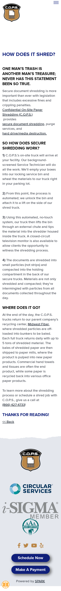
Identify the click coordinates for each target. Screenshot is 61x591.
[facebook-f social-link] (20, 546)
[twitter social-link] (26, 546)
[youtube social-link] (35, 546)
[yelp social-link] (42, 546)
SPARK (40, 581)
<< (8, 421)
